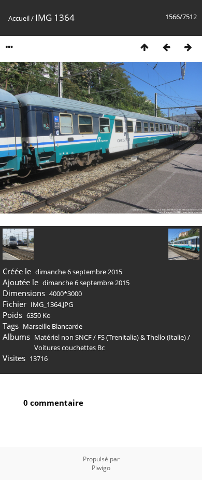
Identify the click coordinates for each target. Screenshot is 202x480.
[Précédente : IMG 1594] (166, 47)
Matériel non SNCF (63, 337)
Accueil (19, 18)
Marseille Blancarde (52, 326)
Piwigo (101, 467)
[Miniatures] (144, 47)
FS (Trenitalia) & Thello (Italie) (141, 337)
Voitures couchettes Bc (69, 347)
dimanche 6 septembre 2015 (78, 271)
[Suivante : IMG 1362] (188, 47)
